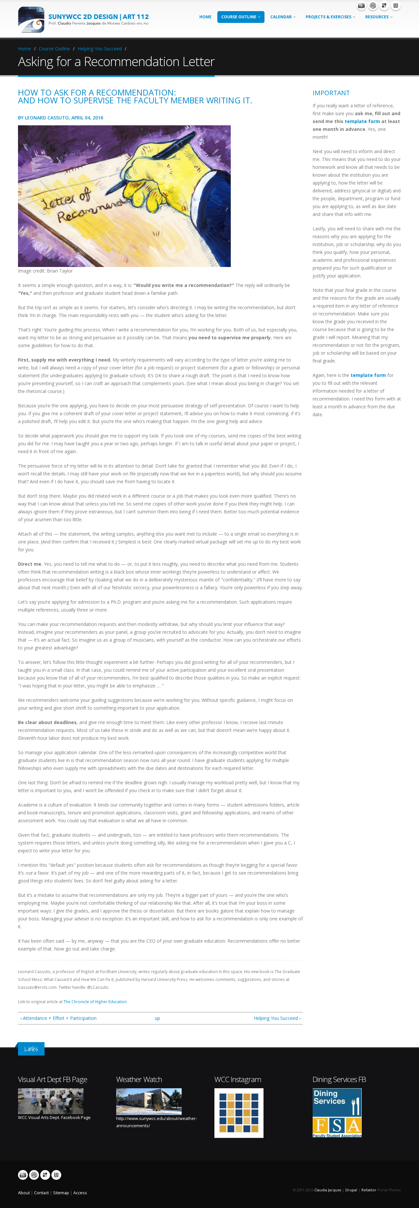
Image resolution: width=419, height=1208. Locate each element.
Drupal (351, 1190)
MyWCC (384, 5)
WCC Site (396, 5)
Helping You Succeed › (277, 1018)
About (24, 1193)
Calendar (281, 17)
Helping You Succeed (100, 48)
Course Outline (238, 17)
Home (205, 17)
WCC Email (373, 5)
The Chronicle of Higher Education (95, 1001)
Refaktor (368, 1190)
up (157, 1018)
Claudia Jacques (327, 1190)
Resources (377, 17)
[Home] (86, 19)
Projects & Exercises (328, 17)
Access (80, 1193)
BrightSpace (361, 5)
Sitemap (61, 1193)
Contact (41, 1193)
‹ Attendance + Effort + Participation (58, 1018)
